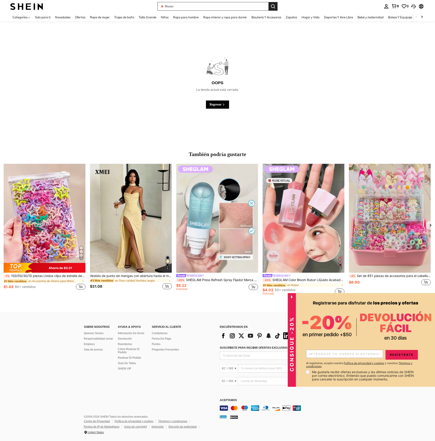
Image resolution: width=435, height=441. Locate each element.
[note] (44, 267)
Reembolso (125, 344)
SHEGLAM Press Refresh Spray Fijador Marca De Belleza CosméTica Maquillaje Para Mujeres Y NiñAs (217, 280)
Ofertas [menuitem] (80, 17)
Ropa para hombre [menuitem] (186, 17)
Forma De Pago (161, 338)
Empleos (89, 344)
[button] (413, 6)
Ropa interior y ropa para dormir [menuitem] (225, 17)
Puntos (156, 344)
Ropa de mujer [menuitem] (100, 17)
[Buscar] (273, 6)
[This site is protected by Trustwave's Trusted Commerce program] (223, 417)
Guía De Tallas (127, 363)
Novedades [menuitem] (62, 17)
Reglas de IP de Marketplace (101, 426)
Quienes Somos (94, 333)
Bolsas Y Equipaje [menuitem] (400, 17)
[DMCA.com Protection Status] (234, 417)
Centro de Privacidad (97, 421)
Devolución (125, 338)
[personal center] (386, 6)
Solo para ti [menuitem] (43, 17)
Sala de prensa (93, 349)
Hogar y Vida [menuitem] (310, 17)
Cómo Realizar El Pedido (129, 351)
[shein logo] (26, 6)
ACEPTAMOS (228, 400)
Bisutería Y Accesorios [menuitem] (266, 17)
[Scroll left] (416, 17)
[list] (256, 335)
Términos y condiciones (172, 421)
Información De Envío (131, 333)
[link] (395, 6)
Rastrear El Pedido (129, 357)
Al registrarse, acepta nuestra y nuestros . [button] (359, 365)
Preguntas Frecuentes (165, 349)
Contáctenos (159, 333)
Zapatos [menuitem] (291, 17)
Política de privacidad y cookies (134, 421)
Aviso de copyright (135, 426)
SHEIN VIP (124, 368)
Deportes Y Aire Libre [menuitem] (338, 17)
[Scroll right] (421, 17)
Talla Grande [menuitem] (147, 17)
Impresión (158, 426)
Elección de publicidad (183, 426)
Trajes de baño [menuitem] (124, 17)
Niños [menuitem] (165, 17)
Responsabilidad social (98, 338)
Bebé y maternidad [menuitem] (371, 17)
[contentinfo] (288, 408)
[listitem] (44, 229)
